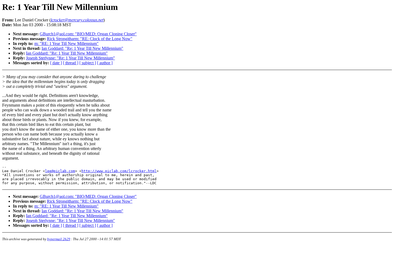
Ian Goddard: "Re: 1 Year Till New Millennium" (82, 48)
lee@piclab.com (60, 171)
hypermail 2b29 (58, 239)
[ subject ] (87, 63)
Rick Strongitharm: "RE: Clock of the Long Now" (89, 38)
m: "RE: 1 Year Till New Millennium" (66, 43)
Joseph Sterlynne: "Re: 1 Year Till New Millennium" (70, 58)
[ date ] (56, 63)
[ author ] (105, 63)
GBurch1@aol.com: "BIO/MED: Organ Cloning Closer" (88, 34)
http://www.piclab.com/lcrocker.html (119, 171)
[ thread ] (70, 63)
